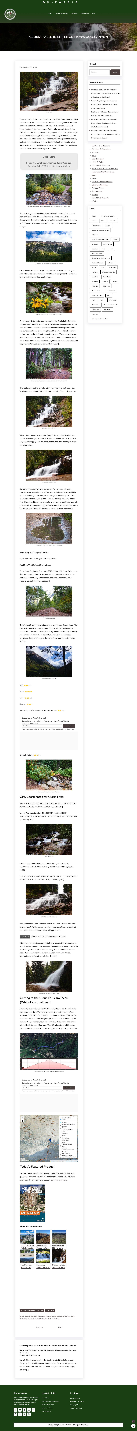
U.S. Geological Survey (72, 1161)
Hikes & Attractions (98, 263)
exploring (95, 249)
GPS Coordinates (28, 1316)
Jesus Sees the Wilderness (103, 172)
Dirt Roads (95, 244)
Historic (111, 263)
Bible (103, 221)
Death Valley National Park (100, 239)
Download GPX (25, 936)
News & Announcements (102, 181)
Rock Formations (97, 291)
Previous (39, 1327)
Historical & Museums (101, 165)
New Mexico (107, 277)
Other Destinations (100, 185)
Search (115, 72)
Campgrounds (96, 225)
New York (95, 281)
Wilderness (55, 1318)
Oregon (115, 281)
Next (60, 1327)
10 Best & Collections (101, 146)
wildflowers (107, 309)
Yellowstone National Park (100, 319)
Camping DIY (74, 1405)
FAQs (94, 155)
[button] (50, 1140)
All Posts (40, 1311)
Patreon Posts (98, 188)
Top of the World (97, 295)
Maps (94, 175)
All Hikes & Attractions (28, 1311)
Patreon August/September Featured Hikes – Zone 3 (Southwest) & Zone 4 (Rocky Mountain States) (103, 123)
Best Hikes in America (77, 1401)
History (94, 267)
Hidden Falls (63, 126)
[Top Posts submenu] (77, 13)
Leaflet (53, 1161)
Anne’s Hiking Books (48, 1405)
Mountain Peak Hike (108, 272)
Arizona (94, 221)
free (21, 1316)
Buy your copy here (59, 1180)
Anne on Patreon (47, 1408)
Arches (94, 216)
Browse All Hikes (75, 1398)
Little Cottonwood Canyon (42, 1316)
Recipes (95, 194)
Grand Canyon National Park (101, 258)
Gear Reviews (97, 159)
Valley (94, 300)
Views (22, 1318)
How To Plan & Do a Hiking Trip (105, 168)
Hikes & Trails (49, 1311)
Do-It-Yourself (107, 244)
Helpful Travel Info (76, 1408)
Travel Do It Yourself (100, 198)
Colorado (94, 235)
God (111, 249)
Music (94, 178)
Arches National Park (107, 216)
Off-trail (105, 281)
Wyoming (95, 314)
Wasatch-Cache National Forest (34, 1318)
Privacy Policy (46, 1411)
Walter (95, 201)
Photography (97, 191)
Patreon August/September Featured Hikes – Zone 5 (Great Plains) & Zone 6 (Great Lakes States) (104, 104)
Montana (94, 272)
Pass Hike (95, 286)
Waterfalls (48, 1318)
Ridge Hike (106, 286)
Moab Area (112, 267)
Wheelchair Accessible (110, 305)
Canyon (107, 225)
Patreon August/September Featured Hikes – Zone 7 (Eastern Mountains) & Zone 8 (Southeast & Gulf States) (105, 93)
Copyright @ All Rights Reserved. (68, 1425)
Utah (72, 1316)
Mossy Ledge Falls (28, 129)
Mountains (54, 1316)
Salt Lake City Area (64, 1316)
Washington (113, 300)
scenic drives (111, 291)
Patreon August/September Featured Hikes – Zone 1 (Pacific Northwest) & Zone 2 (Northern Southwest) (105, 134)
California (112, 221)
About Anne (45, 1398)
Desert (116, 239)
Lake (102, 267)
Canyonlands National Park (100, 230)
